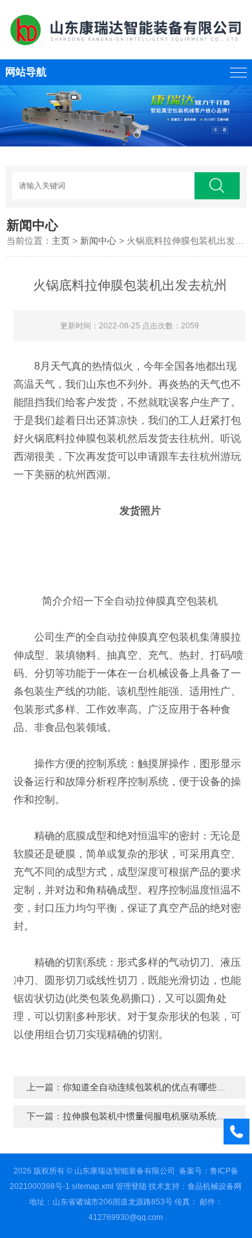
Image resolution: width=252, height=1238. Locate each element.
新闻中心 (98, 240)
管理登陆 (131, 1186)
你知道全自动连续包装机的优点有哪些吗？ (149, 1087)
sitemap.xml (93, 1186)
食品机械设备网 (214, 1186)
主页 (61, 240)
